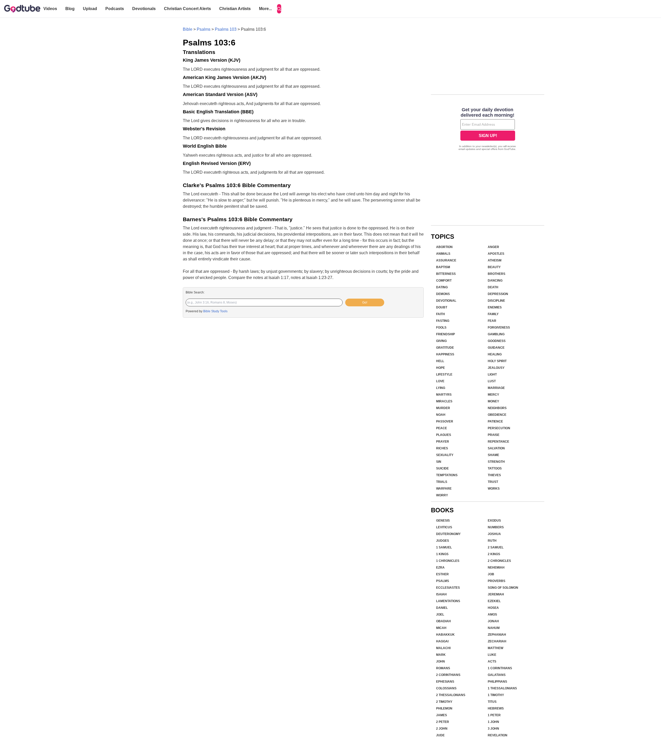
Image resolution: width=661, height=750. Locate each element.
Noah (440, 415)
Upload (90, 8)
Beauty (494, 267)
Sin (438, 462)
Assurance (446, 260)
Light (492, 374)
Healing (495, 354)
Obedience (497, 415)
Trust (493, 482)
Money (493, 401)
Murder (443, 408)
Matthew (495, 648)
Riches (442, 448)
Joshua (494, 534)
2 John (441, 728)
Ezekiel (494, 601)
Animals (443, 254)
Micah (441, 628)
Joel (440, 614)
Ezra (440, 567)
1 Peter (494, 715)
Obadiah (443, 621)
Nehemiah (496, 567)
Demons (443, 294)
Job (491, 574)
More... (265, 8)
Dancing (495, 280)
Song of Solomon (503, 587)
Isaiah (441, 594)
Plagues (443, 435)
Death (493, 287)
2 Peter (442, 722)
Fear (492, 321)
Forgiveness (499, 327)
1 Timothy (496, 695)
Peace (441, 428)
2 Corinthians (448, 675)
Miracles (444, 401)
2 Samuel (495, 547)
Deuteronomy (448, 534)
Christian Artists (235, 8)
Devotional (446, 300)
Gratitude (445, 347)
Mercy (493, 394)
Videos (50, 8)
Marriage (496, 388)
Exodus (494, 520)
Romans (443, 668)
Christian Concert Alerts (187, 8)
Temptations (447, 475)
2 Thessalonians (450, 695)
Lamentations (448, 601)
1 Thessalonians (502, 688)
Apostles (496, 254)
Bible (187, 29)
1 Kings (442, 554)
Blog (70, 8)
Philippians (497, 681)
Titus (492, 702)
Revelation (497, 735)
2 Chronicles (499, 561)
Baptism (443, 267)
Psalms (203, 29)
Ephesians (445, 681)
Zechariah (497, 641)
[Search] (279, 8)
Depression (498, 294)
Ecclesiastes (448, 587)
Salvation (496, 448)
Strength (496, 462)
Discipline (496, 300)
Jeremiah (496, 594)
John (440, 661)
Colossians (446, 688)
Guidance (496, 347)
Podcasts (114, 8)
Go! (364, 302)
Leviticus (444, 527)
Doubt (441, 307)
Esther (442, 574)
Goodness (497, 341)
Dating (442, 287)
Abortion (444, 247)
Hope (440, 368)
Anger (493, 247)
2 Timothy (444, 702)
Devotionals (144, 8)
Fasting (442, 321)
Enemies (495, 307)
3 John (493, 728)
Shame (493, 455)
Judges (442, 540)
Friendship (445, 334)
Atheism (494, 260)
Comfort (444, 280)
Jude (440, 735)
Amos (492, 614)
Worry (442, 495)
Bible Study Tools (215, 311)
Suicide (442, 468)
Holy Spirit (497, 361)
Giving (441, 341)
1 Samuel (444, 547)
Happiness (445, 354)
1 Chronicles (447, 561)
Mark (441, 655)
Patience (495, 421)
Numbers (496, 527)
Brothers (496, 274)
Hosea (493, 608)
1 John (493, 722)
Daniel (442, 608)
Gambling (496, 334)
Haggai (442, 641)
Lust (492, 381)
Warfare (444, 488)
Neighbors (497, 408)
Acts (492, 661)
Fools (441, 327)
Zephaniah (497, 634)
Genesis (443, 520)
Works (494, 488)
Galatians (497, 675)
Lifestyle (444, 374)
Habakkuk (445, 634)
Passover (444, 421)
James (441, 715)
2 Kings (494, 554)
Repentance (498, 441)
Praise (493, 435)
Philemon (444, 708)
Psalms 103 (226, 29)
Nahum (494, 628)
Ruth (492, 540)
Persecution (499, 428)
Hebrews (496, 708)
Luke (492, 655)
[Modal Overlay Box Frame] (487, 129)
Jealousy (496, 368)
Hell (440, 361)
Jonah (493, 621)
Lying (440, 388)
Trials (441, 482)
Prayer (442, 441)
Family (493, 314)
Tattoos (495, 468)
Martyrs (444, 394)
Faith (440, 314)
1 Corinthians (500, 668)
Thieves (494, 475)
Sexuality (444, 455)
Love (440, 381)
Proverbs (496, 581)
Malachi (443, 648)
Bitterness (446, 274)
